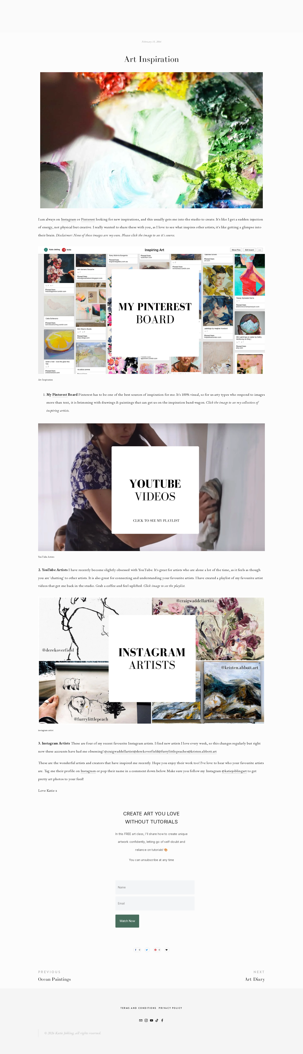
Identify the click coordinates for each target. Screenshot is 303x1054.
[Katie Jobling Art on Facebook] (162, 1020)
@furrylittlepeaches (173, 751)
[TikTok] (157, 1020)
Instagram (68, 219)
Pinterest (88, 219)
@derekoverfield (146, 751)
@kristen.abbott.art (202, 751)
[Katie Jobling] (151, 1020)
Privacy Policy (170, 1008)
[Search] (65, 16)
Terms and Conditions (139, 1008)
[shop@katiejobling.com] (140, 1020)
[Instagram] (146, 1020)
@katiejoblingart (234, 770)
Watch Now (127, 921)
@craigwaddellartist (118, 751)
